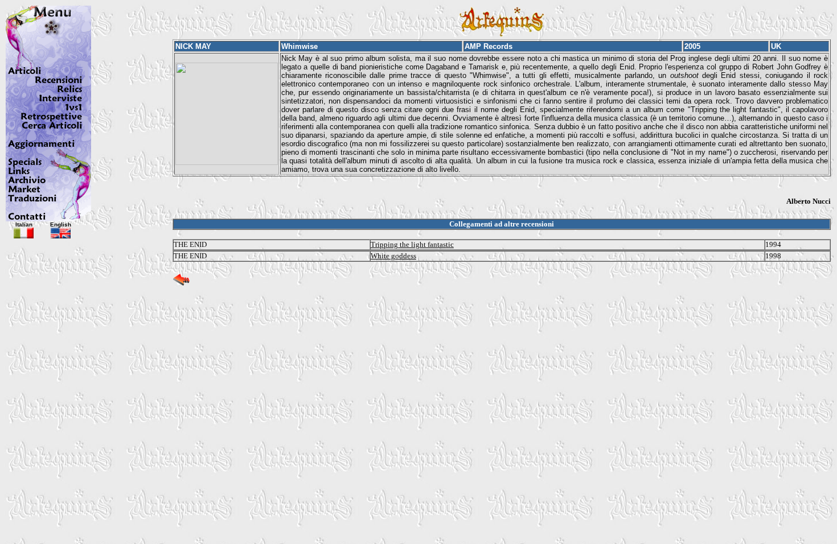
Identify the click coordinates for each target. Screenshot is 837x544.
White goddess (393, 256)
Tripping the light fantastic (412, 244)
